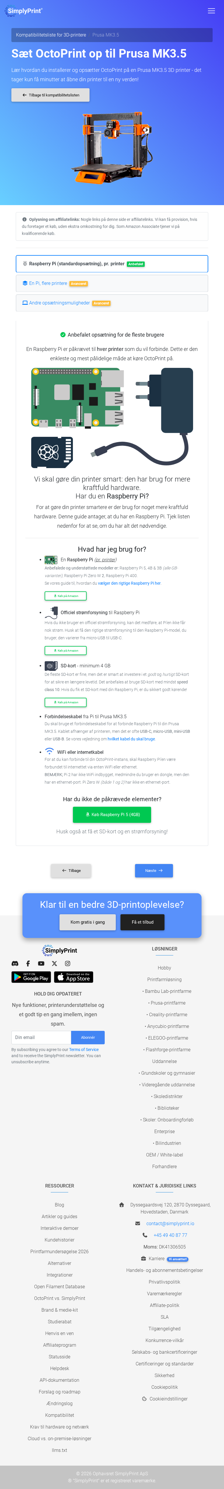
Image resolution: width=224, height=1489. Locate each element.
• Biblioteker (167, 1108)
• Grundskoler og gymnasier (167, 1073)
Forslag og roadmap (59, 1392)
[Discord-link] (15, 964)
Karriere (167, 1258)
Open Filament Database (59, 1286)
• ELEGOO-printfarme (167, 1038)
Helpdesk (59, 1368)
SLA (165, 1317)
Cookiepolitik (164, 1387)
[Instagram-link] (67, 964)
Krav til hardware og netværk (59, 1427)
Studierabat (59, 1321)
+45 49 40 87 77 (170, 1235)
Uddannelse (164, 1061)
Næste (151, 870)
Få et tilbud (142, 922)
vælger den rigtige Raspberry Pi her (129, 583)
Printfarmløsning (164, 979)
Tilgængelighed (164, 1329)
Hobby (164, 968)
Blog (59, 1205)
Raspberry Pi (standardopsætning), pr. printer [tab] (85, 263)
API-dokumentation (59, 1380)
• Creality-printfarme (166, 1014)
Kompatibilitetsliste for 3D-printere (51, 35)
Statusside (59, 1357)
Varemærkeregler (164, 1293)
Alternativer (59, 1263)
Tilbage (74, 870)
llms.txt (59, 1450)
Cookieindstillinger (168, 1399)
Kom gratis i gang (88, 922)
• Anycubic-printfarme (167, 1026)
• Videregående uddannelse (167, 1085)
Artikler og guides (59, 1216)
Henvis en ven (59, 1333)
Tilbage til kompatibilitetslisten (53, 95)
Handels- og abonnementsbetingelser (164, 1270)
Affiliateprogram (59, 1345)
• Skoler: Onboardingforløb (167, 1120)
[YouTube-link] (41, 964)
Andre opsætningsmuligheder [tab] (68, 303)
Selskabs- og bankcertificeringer (164, 1352)
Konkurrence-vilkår (165, 1340)
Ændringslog (59, 1403)
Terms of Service (84, 1049)
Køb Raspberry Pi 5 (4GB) (115, 814)
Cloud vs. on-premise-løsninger (59, 1438)
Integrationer (60, 1275)
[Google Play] (31, 977)
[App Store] (73, 977)
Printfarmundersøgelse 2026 (59, 1251)
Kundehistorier (59, 1240)
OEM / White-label (164, 1155)
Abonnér (88, 1037)
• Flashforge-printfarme (166, 1049)
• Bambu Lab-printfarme (166, 991)
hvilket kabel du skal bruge (131, 739)
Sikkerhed (164, 1375)
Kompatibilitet (59, 1415)
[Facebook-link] (28, 964)
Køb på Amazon (67, 596)
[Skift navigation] (211, 10)
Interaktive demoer (59, 1228)
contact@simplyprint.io (170, 1223)
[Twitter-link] (54, 964)
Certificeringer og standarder (165, 1364)
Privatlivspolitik (164, 1282)
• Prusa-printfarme (167, 1003)
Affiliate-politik (164, 1305)
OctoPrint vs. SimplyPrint (59, 1298)
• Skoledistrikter (167, 1096)
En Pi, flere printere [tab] (57, 283)
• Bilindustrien (167, 1143)
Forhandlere (164, 1166)
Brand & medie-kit (59, 1310)
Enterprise (164, 1131)
